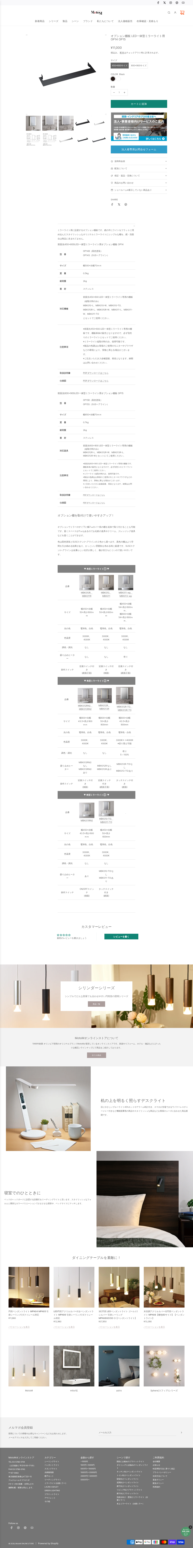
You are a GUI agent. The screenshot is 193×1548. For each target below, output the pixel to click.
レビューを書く (121, 936)
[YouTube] (183, 2)
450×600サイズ (119, 65)
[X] (164, 2)
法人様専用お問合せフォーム (139, 149)
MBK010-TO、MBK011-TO (106, 820)
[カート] (182, 12)
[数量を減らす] (114, 92)
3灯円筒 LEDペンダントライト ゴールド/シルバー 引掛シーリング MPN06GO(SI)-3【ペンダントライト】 (118, 1314)
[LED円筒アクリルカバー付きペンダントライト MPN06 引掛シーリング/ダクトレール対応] (74, 1287)
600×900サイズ (139, 65)
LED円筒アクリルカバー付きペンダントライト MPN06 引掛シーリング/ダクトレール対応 (74, 1314)
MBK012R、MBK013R (104, 707)
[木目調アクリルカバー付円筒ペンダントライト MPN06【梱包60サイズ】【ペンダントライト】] (164, 1287)
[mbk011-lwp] (124, 703)
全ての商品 (96, 1055)
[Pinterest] (177, 2)
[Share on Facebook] (112, 205)
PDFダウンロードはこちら (96, 373)
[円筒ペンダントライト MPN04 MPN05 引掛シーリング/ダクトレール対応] (28, 1287)
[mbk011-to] (125, 812)
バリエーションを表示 (19, 1327)
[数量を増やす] (124, 92)
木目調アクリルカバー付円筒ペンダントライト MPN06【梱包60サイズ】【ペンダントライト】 (164, 1314)
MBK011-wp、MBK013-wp (126, 594)
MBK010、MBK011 (106, 594)
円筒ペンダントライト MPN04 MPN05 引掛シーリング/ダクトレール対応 (28, 1313)
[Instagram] (171, 2)
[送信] (181, 1432)
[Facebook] (158, 2)
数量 (113, 86)
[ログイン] (175, 12)
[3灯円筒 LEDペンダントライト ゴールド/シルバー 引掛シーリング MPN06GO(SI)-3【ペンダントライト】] (119, 1287)
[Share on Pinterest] (126, 205)
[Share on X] (119, 205)
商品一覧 (96, 1004)
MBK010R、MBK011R (87, 594)
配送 (122, 52)
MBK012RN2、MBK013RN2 (85, 707)
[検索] (169, 12)
